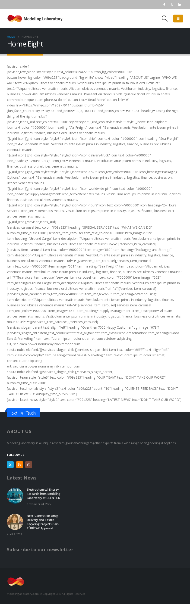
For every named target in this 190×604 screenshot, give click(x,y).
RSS (19, 464)
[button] (164, 19)
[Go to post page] (15, 496)
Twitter (10, 464)
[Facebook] (164, 4)
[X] (172, 4)
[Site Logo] (36, 18)
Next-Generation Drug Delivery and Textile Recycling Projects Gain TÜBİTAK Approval (43, 522)
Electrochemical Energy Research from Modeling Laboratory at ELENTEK (43, 494)
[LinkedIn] (179, 4)
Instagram (28, 464)
